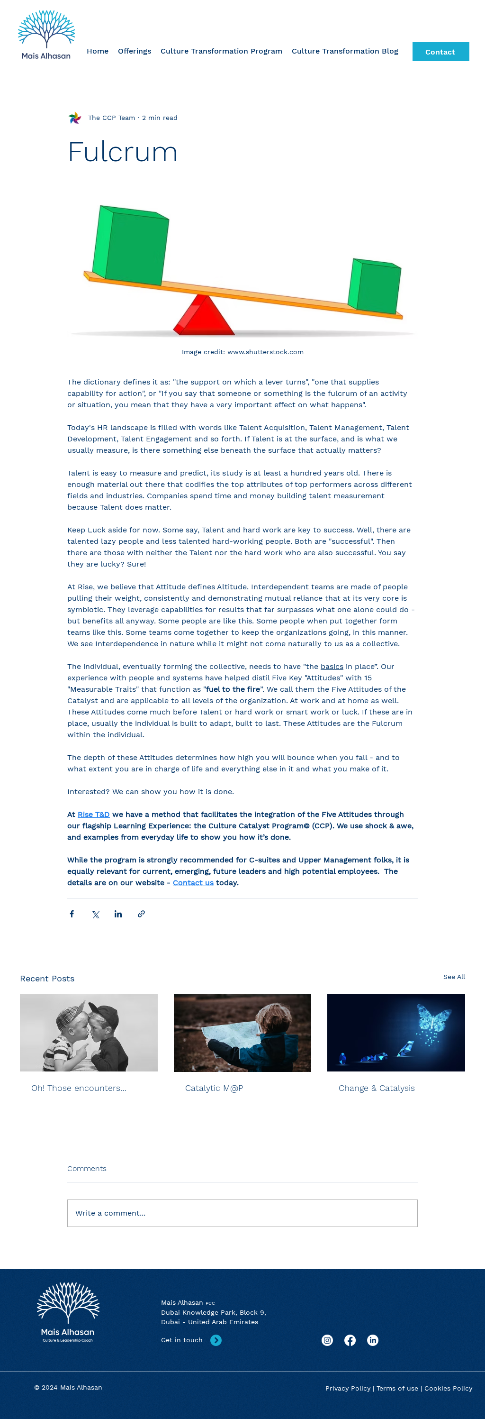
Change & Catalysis (377, 1088)
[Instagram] (327, 1340)
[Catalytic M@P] (243, 1033)
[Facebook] (350, 1340)
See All (454, 976)
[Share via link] (141, 913)
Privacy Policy (347, 1388)
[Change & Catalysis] (396, 1032)
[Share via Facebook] (71, 913)
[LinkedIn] (372, 1340)
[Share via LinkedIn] (118, 913)
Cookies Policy (448, 1388)
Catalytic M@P (214, 1088)
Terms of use (397, 1388)
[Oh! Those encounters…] (89, 1032)
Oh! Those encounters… (78, 1088)
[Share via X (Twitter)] (94, 913)
